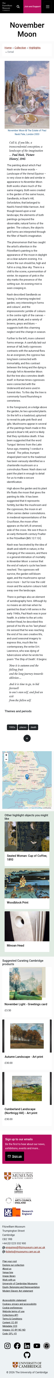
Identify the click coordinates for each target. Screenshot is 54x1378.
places (23, 727)
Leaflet (25, 808)
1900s (12, 727)
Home (8, 47)
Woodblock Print (17, 902)
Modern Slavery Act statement (17, 1291)
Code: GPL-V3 (9, 1333)
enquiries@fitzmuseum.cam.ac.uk (25, 1247)
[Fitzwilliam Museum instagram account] (8, 1345)
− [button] (6, 759)
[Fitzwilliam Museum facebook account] (17, 1345)
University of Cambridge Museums (19, 1283)
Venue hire (7, 1272)
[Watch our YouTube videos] (37, 1345)
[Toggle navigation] (48, 7)
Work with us (8, 1279)
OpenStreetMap (36, 808)
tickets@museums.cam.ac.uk (23, 1251)
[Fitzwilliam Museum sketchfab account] (46, 1345)
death (33, 727)
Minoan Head (15, 945)
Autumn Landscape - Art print (24, 1056)
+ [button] (6, 755)
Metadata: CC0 (9, 1326)
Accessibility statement (14, 1300)
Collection (20, 47)
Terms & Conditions (12, 1318)
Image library (9, 1276)
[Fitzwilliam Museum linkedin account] (27, 1345)
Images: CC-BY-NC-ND (13, 1330)
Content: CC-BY (10, 1322)
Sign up (17, 1156)
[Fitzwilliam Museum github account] (27, 1354)
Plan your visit (9, 1261)
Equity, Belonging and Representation (21, 1287)
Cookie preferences (12, 1307)
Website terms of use (13, 1311)
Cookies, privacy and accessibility (19, 1304)
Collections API (10, 1315)
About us (6, 1268)
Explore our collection (13, 1265)
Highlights (35, 47)
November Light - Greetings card (26, 1004)
